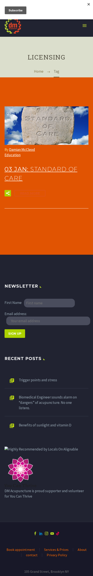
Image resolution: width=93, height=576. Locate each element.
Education (13, 153)
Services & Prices (56, 548)
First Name (13, 300)
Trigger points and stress (38, 378)
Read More (30, 191)
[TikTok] (57, 531)
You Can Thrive (21, 494)
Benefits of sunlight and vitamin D (45, 423)
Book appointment (20, 548)
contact (32, 553)
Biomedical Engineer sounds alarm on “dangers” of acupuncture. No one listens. (48, 400)
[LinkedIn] (41, 531)
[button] (8, 191)
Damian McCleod (22, 147)
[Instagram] (46, 531)
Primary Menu (84, 23)
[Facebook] (35, 531)
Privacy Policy (57, 553)
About (82, 548)
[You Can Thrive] (21, 469)
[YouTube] (52, 531)
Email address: (16, 311)
